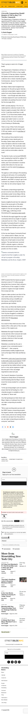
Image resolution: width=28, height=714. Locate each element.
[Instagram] (19, 662)
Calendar (3, 675)
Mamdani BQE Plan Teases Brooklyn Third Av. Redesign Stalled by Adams (8, 609)
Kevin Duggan (7, 32)
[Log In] (22, 2)
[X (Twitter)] (8, 662)
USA (2, 6)
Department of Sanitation (15, 459)
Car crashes (4, 618)
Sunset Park (4, 604)
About (2, 672)
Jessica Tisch (4, 461)
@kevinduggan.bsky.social (8, 449)
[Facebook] (12, 662)
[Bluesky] (15, 662)
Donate (26, 6)
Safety (2, 577)
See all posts (5, 632)
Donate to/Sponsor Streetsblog (3, 685)
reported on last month (18, 213)
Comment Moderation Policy (3, 692)
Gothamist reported (7, 340)
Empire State (11, 6)
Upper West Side (4, 562)
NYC (6, 6)
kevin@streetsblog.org (13, 450)
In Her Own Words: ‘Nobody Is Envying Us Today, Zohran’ (8, 594)
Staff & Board (4, 680)
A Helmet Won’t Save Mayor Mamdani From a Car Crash (8, 621)
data (8, 211)
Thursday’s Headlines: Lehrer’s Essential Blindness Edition (8, 581)
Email (3, 479)
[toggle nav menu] (26, 2)
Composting (4, 11)
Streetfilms (19, 6)
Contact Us (3, 677)
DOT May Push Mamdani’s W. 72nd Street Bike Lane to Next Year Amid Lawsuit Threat (9, 566)
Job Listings (3, 702)
